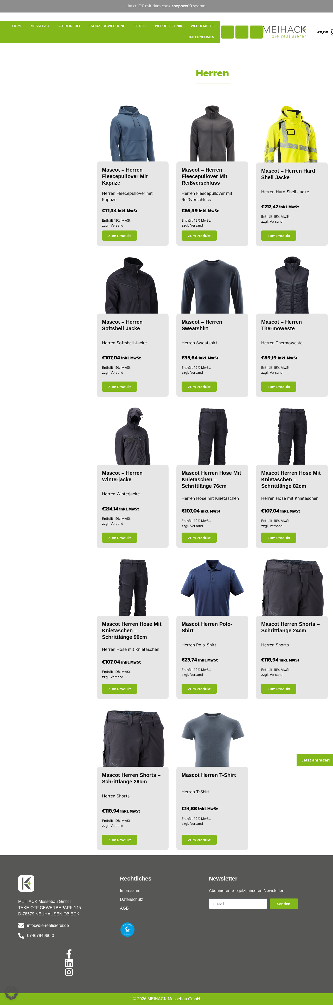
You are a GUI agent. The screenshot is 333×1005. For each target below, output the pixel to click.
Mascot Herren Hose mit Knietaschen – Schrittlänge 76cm (211, 479)
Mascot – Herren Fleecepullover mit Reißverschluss (204, 176)
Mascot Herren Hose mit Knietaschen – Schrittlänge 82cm (291, 479)
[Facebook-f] (69, 953)
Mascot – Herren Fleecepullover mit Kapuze (125, 176)
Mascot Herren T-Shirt (209, 775)
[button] (11, 993)
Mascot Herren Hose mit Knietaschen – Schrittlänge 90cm (132, 630)
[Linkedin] (69, 962)
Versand (117, 225)
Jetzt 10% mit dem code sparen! (166, 6)
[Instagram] (69, 972)
